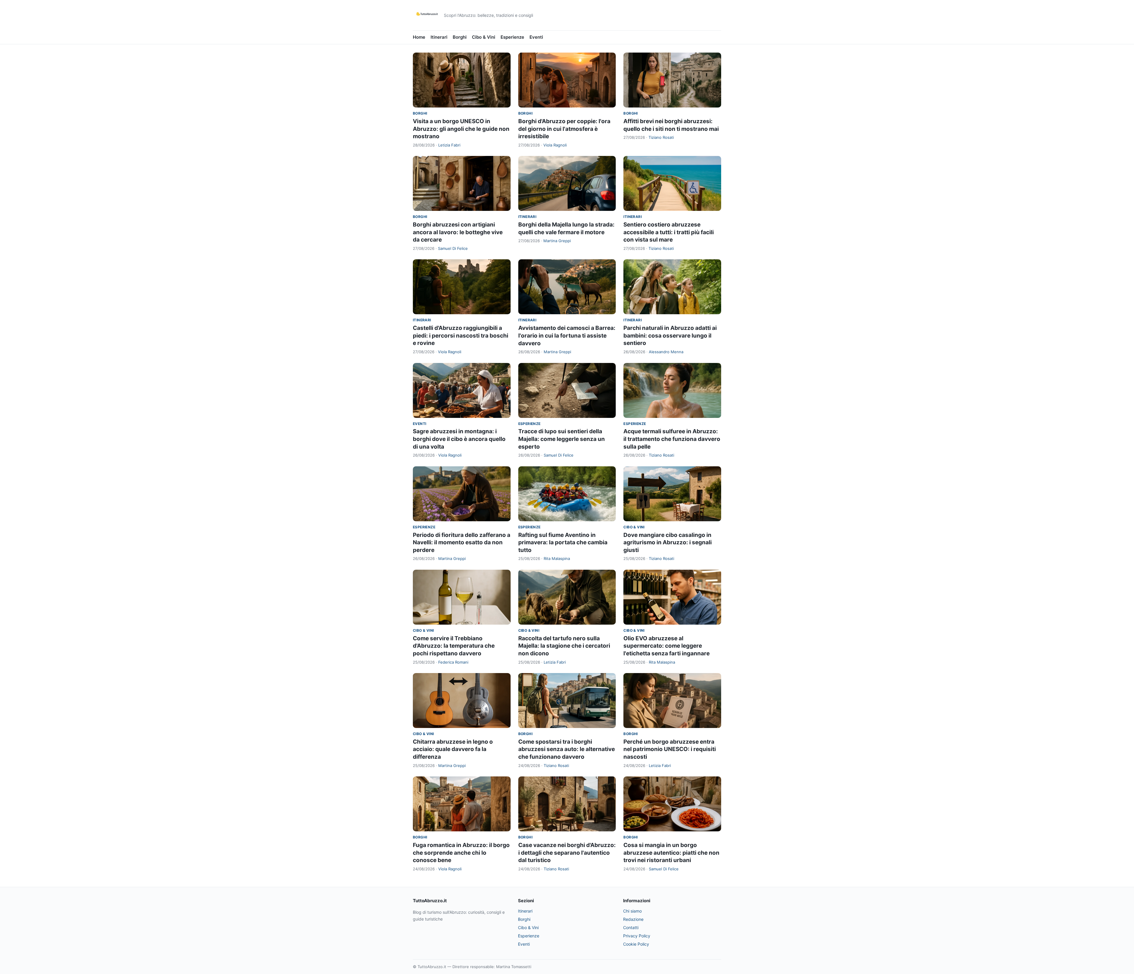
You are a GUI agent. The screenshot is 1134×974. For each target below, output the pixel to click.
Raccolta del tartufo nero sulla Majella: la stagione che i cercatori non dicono (564, 646)
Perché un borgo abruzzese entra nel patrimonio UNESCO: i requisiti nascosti (669, 749)
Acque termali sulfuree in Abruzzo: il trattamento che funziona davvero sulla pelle (671, 439)
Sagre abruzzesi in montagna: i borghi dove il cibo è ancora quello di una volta (459, 439)
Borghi (460, 37)
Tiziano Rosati (661, 137)
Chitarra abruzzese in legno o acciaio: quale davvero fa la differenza (453, 749)
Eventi (536, 37)
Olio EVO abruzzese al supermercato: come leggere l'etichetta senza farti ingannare (666, 646)
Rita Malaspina (557, 558)
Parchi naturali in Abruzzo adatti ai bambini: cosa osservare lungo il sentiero (670, 335)
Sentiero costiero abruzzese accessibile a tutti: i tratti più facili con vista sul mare (668, 232)
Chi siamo (632, 910)
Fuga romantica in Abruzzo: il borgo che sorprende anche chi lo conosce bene (461, 853)
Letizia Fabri (449, 145)
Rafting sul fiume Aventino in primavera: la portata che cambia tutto (562, 542)
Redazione (633, 919)
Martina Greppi (557, 240)
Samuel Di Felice (453, 248)
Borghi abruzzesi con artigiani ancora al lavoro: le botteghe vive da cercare (458, 232)
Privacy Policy (636, 935)
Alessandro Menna (666, 351)
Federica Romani (453, 662)
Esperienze (512, 37)
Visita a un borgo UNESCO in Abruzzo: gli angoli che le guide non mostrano (461, 129)
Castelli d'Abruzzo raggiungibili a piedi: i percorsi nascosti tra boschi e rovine (460, 335)
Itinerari (439, 37)
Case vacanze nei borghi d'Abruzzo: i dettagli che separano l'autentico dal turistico (567, 853)
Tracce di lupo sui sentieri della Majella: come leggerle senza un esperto (561, 439)
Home (419, 37)
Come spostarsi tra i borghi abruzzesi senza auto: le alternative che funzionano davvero (566, 749)
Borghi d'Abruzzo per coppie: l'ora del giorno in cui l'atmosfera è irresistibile (564, 129)
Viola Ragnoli (555, 145)
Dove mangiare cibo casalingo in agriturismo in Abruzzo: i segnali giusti (667, 542)
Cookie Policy (636, 944)
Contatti (630, 927)
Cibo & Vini (483, 37)
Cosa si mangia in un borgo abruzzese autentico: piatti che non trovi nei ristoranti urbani (671, 853)
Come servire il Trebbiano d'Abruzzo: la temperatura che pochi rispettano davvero (454, 646)
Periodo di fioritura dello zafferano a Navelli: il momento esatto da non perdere (461, 542)
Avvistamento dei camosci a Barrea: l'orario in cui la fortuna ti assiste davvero (566, 335)
